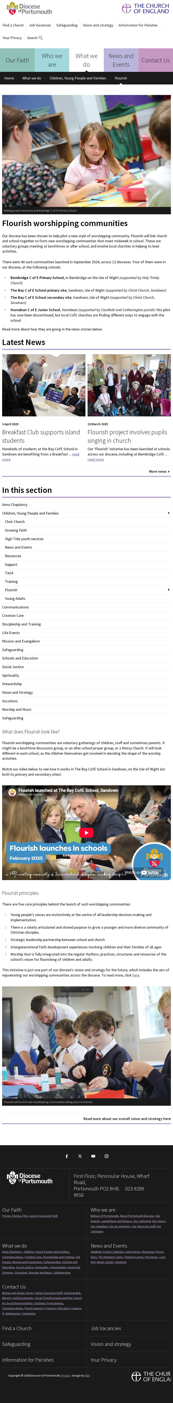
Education (63, 1308)
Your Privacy (12, 37)
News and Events (121, 60)
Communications (15, 607)
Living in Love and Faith (43, 1216)
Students (121, 1262)
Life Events (11, 633)
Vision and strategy (98, 25)
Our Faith (17, 60)
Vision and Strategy (17, 692)
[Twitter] (80, 1156)
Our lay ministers (120, 1226)
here (135, 975)
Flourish (121, 78)
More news (158, 471)
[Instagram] (106, 1156)
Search (32, 37)
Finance (76, 1308)
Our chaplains (99, 1226)
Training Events (133, 1257)
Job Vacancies (40, 25)
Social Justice (13, 667)
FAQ (25, 1216)
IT (3, 1313)
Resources (13, 556)
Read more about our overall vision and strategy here (127, 1118)
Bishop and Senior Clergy (18, 1293)
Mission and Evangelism (21, 641)
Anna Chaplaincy (14, 505)
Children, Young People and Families (78, 78)
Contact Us (156, 60)
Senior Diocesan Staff (48, 1293)
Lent (162, 1257)
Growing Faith (16, 530)
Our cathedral (142, 1221)
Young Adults (15, 598)
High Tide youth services (24, 539)
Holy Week (97, 1262)
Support (11, 564)
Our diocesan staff (143, 1226)
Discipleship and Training (21, 624)
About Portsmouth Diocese (137, 1216)
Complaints (29, 1313)
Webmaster (12, 1313)
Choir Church (15, 522)
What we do (86, 60)
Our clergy (158, 1221)
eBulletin (96, 1252)
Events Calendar (113, 1252)
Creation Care (13, 615)
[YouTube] (93, 1156)
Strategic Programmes (48, 1303)
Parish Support (33, 1308)
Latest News (133, 1252)
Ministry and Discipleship (17, 1298)
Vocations (10, 701)
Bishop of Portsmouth (104, 1216)
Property (50, 1308)
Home (9, 78)
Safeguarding (67, 25)
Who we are (52, 60)
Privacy (66, 1375)
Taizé (9, 573)
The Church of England (143, 8)
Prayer (6, 1216)
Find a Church (13, 25)
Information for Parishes (138, 25)
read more (96, 459)
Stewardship (12, 684)
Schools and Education (20, 658)
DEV (87, 1375)
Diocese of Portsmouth (28, 8)
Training (11, 581)
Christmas (151, 1257)
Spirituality (10, 675)
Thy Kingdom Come (111, 1257)
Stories (16, 1216)
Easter (109, 1262)
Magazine (148, 1252)
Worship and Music (16, 709)
